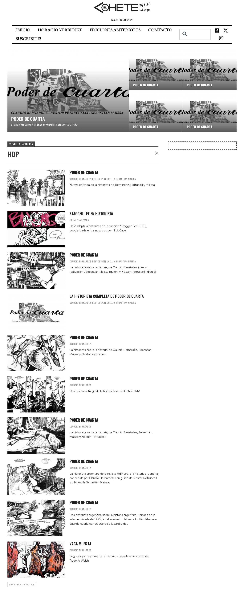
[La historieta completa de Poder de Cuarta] (36, 311)
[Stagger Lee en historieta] (36, 229)
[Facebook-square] (217, 30)
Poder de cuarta (28, 118)
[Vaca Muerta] (36, 559)
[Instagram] (221, 38)
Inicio (23, 30)
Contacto (160, 30)
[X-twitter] (225, 30)
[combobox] (195, 34)
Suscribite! (28, 38)
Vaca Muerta (80, 544)
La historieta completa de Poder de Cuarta (107, 296)
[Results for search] (195, 42)
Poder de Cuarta (84, 378)
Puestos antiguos (23, 584)
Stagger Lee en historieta (91, 213)
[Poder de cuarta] (68, 90)
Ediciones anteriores (115, 30)
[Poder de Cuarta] (36, 394)
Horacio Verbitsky (60, 30)
